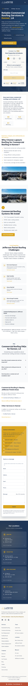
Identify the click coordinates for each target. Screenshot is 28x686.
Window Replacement (6, 643)
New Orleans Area (19, 640)
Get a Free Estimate (8, 43)
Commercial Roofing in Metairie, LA (12, 397)
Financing (4, 667)
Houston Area (18, 630)
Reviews (3, 656)
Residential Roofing (6, 627)
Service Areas (5, 669)
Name (4, 468)
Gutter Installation (5, 646)
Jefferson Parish (18, 643)
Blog (3, 661)
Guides (3, 664)
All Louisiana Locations (20, 645)
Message (5, 494)
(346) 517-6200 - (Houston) (12, 446)
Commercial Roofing (6, 630)
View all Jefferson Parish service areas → (12, 401)
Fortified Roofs (5, 635)
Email (4, 481)
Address (5, 475)
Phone (4, 487)
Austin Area (17, 627)
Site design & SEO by (14, 679)
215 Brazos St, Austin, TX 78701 (13, 452)
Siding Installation (5, 641)
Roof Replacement (6, 633)
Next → (14, 77)
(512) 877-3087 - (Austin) (11, 439)
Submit (14, 506)
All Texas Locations (19, 633)
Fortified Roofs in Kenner (9, 414)
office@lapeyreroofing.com (12, 449)
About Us (3, 653)
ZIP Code (5, 69)
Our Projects (4, 659)
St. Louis (17, 653)
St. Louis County (18, 655)
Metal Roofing (5, 638)
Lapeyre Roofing (16, 27)
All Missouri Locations (19, 658)
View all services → (6, 417)
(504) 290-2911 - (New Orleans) (13, 443)
